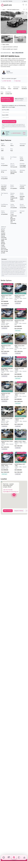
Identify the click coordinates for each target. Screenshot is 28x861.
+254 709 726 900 (7, 489)
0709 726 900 (7, 80)
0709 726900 (8, 1)
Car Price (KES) (5, 109)
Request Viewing (21, 31)
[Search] (14, 857)
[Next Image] (11, 289)
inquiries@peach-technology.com (10, 491)
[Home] (3, 857)
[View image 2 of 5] (6, 416)
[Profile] (24, 857)
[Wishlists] (19, 857)
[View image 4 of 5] (21, 343)
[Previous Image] (3, 289)
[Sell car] (8, 857)
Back (4, 9)
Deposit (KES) (5, 115)
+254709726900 (16, 133)
